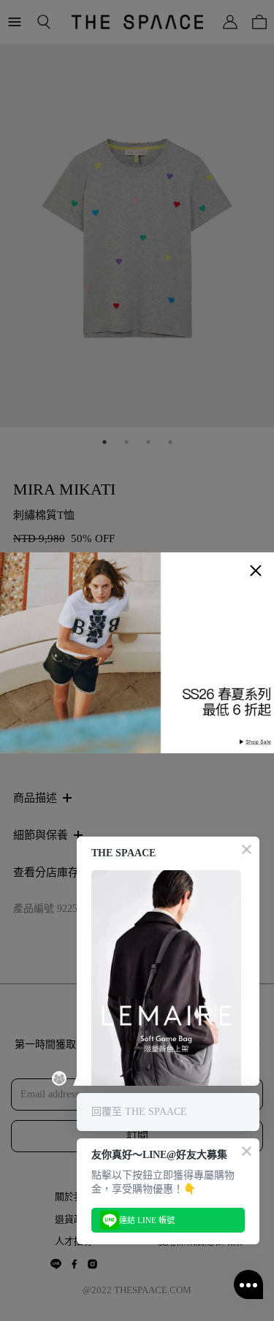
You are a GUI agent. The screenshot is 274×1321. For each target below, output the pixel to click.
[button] (255, 570)
